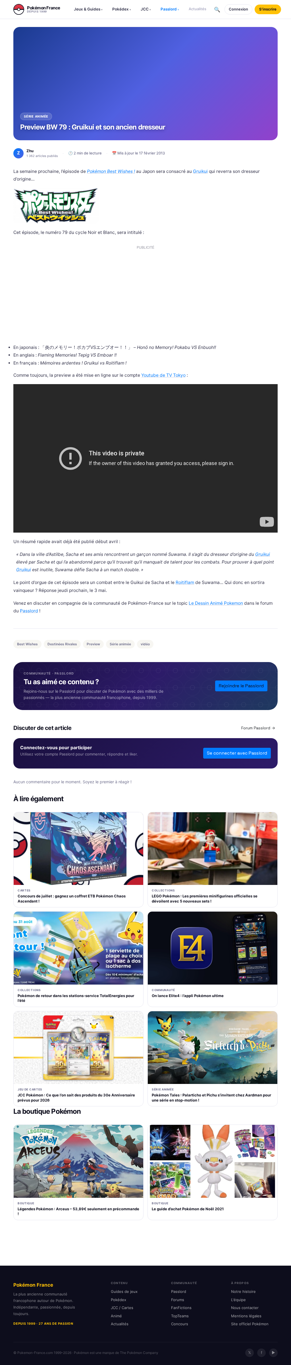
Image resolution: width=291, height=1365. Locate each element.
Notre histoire (243, 1291)
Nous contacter (245, 1307)
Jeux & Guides (88, 9)
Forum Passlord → (258, 727)
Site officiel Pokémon (250, 1324)
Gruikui (200, 171)
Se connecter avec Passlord (237, 753)
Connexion (238, 9)
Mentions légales (246, 1316)
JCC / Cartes (122, 1307)
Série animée (120, 644)
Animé (116, 1316)
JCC (146, 9)
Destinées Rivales (62, 644)
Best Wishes (27, 644)
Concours (179, 1324)
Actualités (197, 9)
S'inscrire (268, 9)
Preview (93, 644)
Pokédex (121, 9)
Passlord (170, 9)
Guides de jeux (124, 1291)
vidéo (145, 644)
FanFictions (181, 1307)
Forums (177, 1299)
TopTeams (180, 1316)
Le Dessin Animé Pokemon (216, 603)
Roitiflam (185, 582)
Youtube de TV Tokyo (163, 375)
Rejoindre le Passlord (241, 686)
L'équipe (238, 1299)
